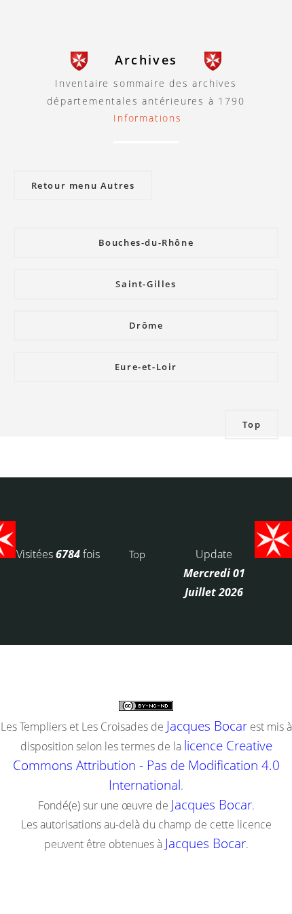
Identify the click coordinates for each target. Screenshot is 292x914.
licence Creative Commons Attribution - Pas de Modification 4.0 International (146, 765)
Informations (147, 117)
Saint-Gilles (145, 284)
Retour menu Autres (83, 185)
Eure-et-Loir (146, 367)
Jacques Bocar (206, 725)
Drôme (146, 325)
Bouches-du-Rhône (146, 242)
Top (251, 424)
